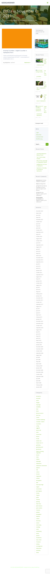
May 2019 (38, 234)
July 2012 (38, 287)
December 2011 (39, 298)
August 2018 (38, 238)
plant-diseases (39, 505)
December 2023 (39, 211)
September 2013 (39, 274)
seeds (37, 529)
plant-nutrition (39, 508)
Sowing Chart (42, 183)
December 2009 (39, 346)
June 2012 (38, 289)
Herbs (37, 457)
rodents (37, 518)
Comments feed (39, 136)
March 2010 (38, 340)
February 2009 (39, 365)
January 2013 (39, 281)
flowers (37, 436)
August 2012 (38, 285)
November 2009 (39, 349)
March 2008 (38, 382)
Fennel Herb (38, 434)
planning (38, 501)
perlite (37, 497)
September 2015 (39, 245)
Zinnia (37, 552)
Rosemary (38, 520)
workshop (38, 550)
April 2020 (38, 228)
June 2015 (38, 251)
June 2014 (38, 266)
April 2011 (38, 312)
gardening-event (39, 447)
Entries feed (38, 134)
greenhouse (38, 449)
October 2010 (39, 325)
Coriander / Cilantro (40, 421)
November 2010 (39, 323)
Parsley (37, 493)
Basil (37, 409)
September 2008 (39, 376)
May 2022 (38, 217)
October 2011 (39, 302)
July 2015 (38, 249)
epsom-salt (38, 430)
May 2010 (38, 336)
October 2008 (39, 374)
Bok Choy (38, 415)
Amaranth (38, 398)
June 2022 (38, 215)
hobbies (38, 459)
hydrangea (38, 461)
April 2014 (38, 268)
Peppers (38, 495)
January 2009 (39, 368)
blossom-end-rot (39, 413)
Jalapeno (38, 467)
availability (38, 406)
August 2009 (38, 355)
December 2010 (39, 321)
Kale (37, 469)
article (37, 400)
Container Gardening (40, 419)
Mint (37, 482)
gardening (38, 445)
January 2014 (39, 270)
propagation (38, 514)
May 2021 (38, 225)
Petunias (38, 499)
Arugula (37, 402)
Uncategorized (39, 546)
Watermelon (38, 548)
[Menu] (47, 3)
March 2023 (38, 213)
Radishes (38, 516)
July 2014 (38, 264)
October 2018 (39, 236)
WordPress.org (39, 139)
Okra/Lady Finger (39, 484)
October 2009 (39, 351)
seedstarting (38, 531)
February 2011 (39, 317)
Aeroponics (38, 396)
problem (38, 512)
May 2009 (38, 361)
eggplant (38, 428)
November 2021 (39, 219)
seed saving (38, 525)
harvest (37, 455)
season (37, 522)
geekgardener (7, 62)
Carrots (37, 417)
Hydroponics (38, 463)
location (38, 474)
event (37, 432)
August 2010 (38, 329)
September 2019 (39, 232)
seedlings (38, 527)
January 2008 (39, 387)
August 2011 (38, 306)
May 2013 (38, 279)
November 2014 (39, 259)
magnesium (38, 476)
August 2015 (38, 247)
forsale (37, 438)
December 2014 (39, 257)
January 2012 (39, 296)
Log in (37, 132)
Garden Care (38, 440)
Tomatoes (38, 542)
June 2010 (38, 334)
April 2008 (38, 380)
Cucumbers (38, 423)
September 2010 (39, 327)
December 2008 (39, 370)
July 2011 (38, 308)
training (37, 544)
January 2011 (39, 319)
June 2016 (38, 242)
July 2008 (38, 378)
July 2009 (38, 357)
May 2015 (38, 253)
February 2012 (39, 293)
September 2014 (39, 262)
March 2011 (38, 315)
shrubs (37, 533)
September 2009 (39, 353)
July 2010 (38, 332)
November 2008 (39, 372)
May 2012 (38, 291)
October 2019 (39, 230)
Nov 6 (13, 62)
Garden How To (39, 443)
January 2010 (39, 344)
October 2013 (39, 272)
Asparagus (38, 404)
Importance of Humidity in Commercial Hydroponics (42, 169)
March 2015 (38, 255)
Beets (37, 411)
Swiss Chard (38, 539)
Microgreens (38, 480)
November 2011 (39, 300)
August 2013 (38, 276)
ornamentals (39, 489)
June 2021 (38, 223)
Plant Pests (38, 503)
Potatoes (38, 510)
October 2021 (39, 221)
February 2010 (39, 342)
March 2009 (38, 363)
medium (38, 478)
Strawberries (38, 537)
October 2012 (39, 283)
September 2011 (39, 304)
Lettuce (37, 472)
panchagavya (39, 491)
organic (37, 486)
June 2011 (38, 310)
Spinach (37, 535)
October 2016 (39, 240)
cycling (37, 426)
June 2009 (38, 359)
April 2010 (38, 338)
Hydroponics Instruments (41, 465)
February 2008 (39, 385)
